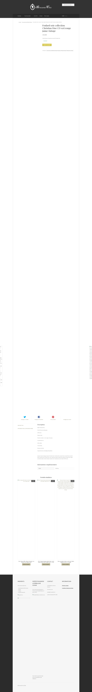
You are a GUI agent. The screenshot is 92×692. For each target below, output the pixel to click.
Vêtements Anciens (69, 50)
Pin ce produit (53, 419)
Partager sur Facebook (39, 419)
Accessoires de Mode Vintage (27, 22)
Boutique (19, 15)
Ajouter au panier (46, 44)
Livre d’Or (36, 15)
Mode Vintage (63, 50)
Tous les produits (27, 15)
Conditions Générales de (66, 588)
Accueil (20, 22)
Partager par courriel (67, 419)
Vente (72, 588)
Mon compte (46, 15)
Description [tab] (20, 425)
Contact (40, 15)
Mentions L (65, 585)
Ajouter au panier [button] (26, 564)
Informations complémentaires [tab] (25, 428)
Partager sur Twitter (24, 419)
